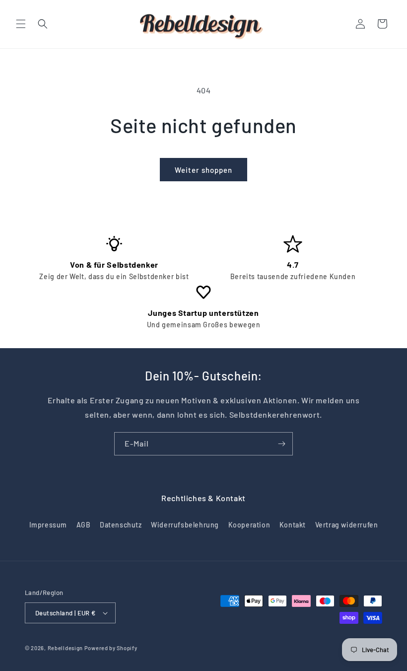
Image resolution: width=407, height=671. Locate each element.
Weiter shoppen (203, 169)
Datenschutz (121, 525)
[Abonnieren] (281, 443)
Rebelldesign (65, 648)
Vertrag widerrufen (346, 525)
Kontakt (292, 525)
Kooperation (249, 525)
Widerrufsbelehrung (185, 525)
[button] (21, 24)
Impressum (48, 525)
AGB (83, 525)
